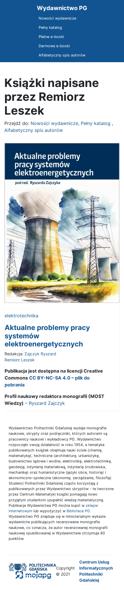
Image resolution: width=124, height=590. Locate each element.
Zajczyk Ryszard (40, 353)
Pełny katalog (50, 27)
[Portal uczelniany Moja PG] (30, 574)
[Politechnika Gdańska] (32, 566)
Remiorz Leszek (20, 359)
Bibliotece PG (78, 511)
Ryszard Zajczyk (47, 403)
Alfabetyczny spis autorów (62, 55)
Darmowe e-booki (54, 46)
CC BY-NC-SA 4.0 (49, 378)
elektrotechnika (21, 315)
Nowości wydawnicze (57, 18)
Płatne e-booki (51, 37)
